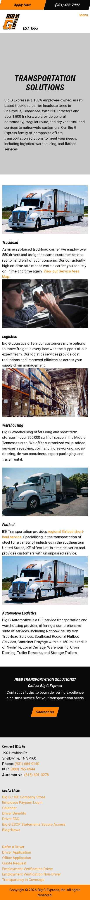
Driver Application (16, 852)
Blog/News (11, 830)
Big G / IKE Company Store (23, 797)
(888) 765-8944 (22, 769)
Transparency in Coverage (23, 879)
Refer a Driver (13, 847)
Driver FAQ (10, 819)
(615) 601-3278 (36, 775)
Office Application (17, 858)
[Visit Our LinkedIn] (19, 786)
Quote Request (14, 863)
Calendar (9, 808)
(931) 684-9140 (27, 763)
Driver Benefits (14, 813)
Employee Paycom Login (22, 802)
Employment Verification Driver (27, 869)
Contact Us (45, 712)
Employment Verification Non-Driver (31, 874)
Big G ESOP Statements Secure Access (33, 824)
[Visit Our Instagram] (33, 786)
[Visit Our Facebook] (5, 786)
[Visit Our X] (12, 786)
